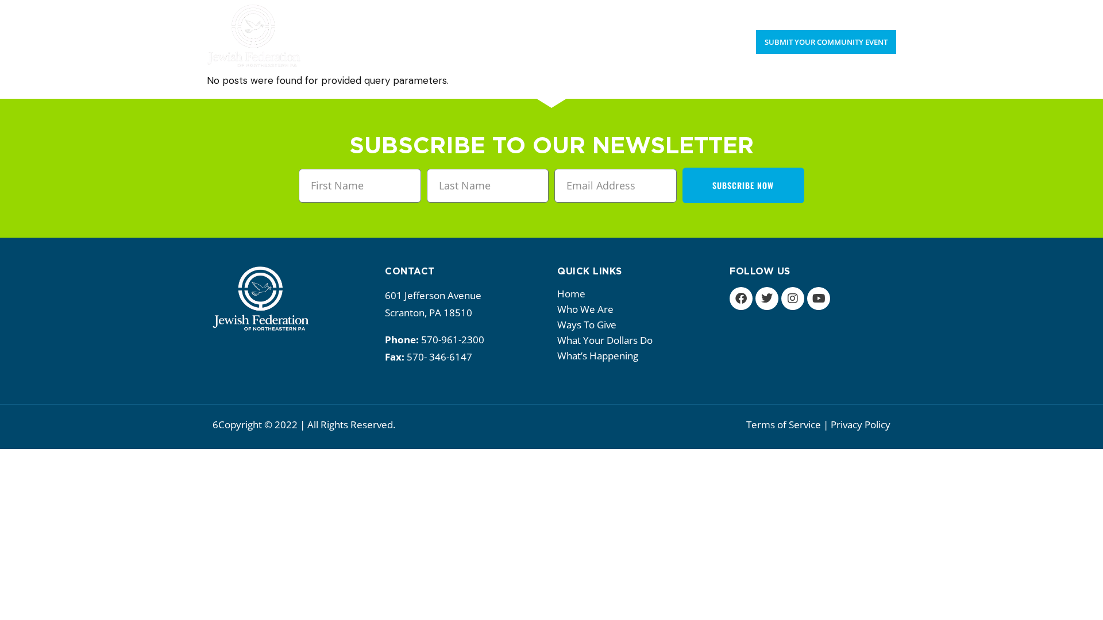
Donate (879, 11)
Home (571, 293)
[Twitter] (766, 298)
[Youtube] (818, 298)
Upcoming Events (811, 11)
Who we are (585, 309)
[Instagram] (792, 298)
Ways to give (586, 324)
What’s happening (597, 355)
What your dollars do (605, 340)
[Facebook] (741, 298)
